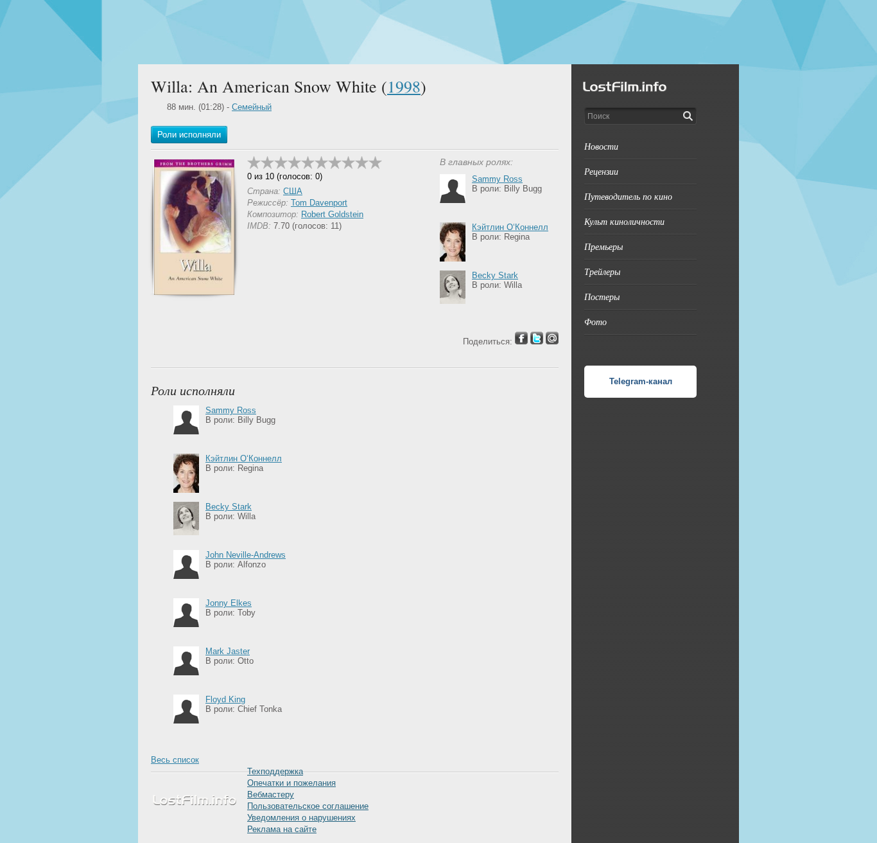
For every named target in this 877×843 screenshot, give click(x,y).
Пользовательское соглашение (308, 806)
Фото (595, 321)
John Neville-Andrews (245, 555)
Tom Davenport (319, 203)
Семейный (252, 107)
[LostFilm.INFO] (438, 32)
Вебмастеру (270, 794)
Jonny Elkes (228, 603)
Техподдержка (275, 771)
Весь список (175, 760)
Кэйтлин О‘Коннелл (510, 227)
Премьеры (603, 246)
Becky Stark (495, 275)
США (292, 191)
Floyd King (225, 699)
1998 (404, 86)
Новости (601, 146)
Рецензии (601, 171)
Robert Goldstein (332, 214)
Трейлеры (602, 271)
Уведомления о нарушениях (301, 817)
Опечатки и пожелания (291, 783)
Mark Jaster (227, 651)
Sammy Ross (497, 179)
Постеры (602, 296)
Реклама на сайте (282, 829)
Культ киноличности (624, 221)
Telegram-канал (640, 381)
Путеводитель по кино (628, 196)
